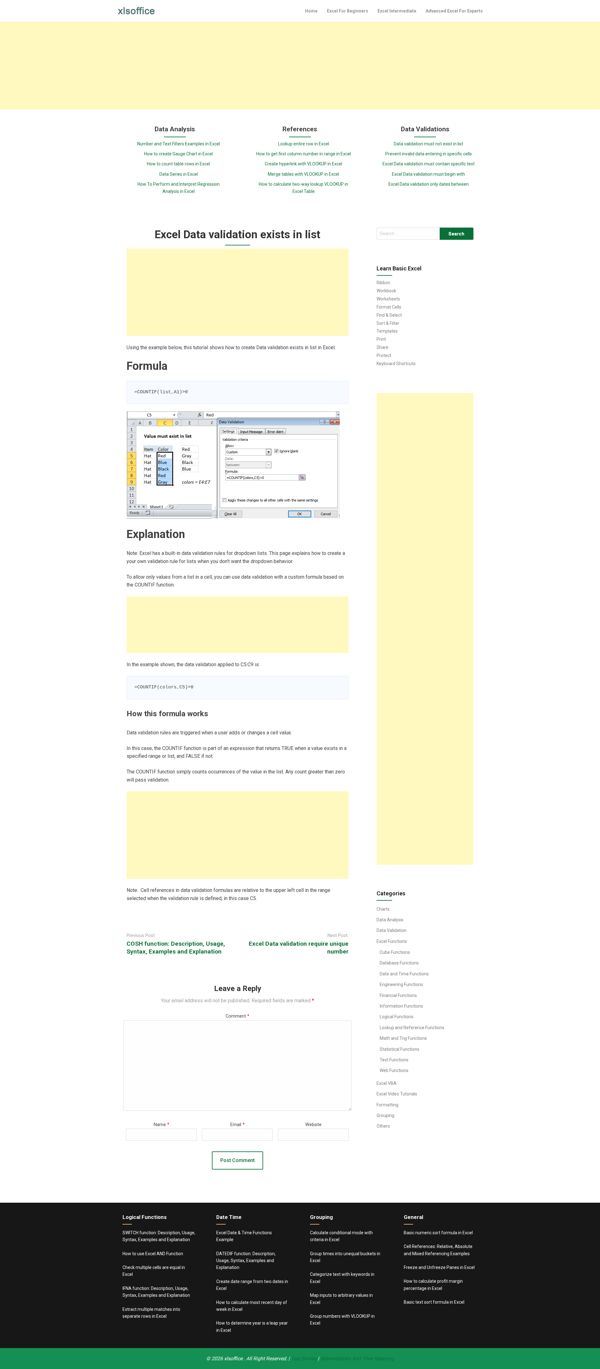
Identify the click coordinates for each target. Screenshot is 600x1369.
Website (313, 1124)
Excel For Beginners (347, 10)
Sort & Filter (388, 323)
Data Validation (392, 930)
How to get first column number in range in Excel (303, 153)
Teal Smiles (304, 1358)
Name (161, 1124)
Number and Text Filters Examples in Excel (178, 143)
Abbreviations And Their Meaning (357, 1358)
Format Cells (389, 307)
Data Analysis (390, 919)
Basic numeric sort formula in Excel (438, 1232)
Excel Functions (392, 941)
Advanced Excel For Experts (454, 10)
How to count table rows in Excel (178, 163)
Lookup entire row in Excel (303, 143)
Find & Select (389, 315)
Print (381, 339)
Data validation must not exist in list (428, 143)
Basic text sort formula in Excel (434, 1302)
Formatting (387, 1104)
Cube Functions (395, 952)
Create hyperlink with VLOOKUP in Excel (303, 163)
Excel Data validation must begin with (428, 174)
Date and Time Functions (404, 973)
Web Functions (394, 1070)
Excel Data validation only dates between (428, 184)
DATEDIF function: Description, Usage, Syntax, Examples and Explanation (246, 1260)
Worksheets (388, 298)
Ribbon (383, 282)
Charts (383, 909)
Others (383, 1126)
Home (311, 10)
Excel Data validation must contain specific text (428, 163)
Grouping (385, 1115)
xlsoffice (234, 1358)
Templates (387, 331)
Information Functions (401, 1006)
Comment (237, 1016)
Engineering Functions (401, 984)
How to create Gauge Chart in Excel (178, 153)
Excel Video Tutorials (397, 1093)
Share (382, 347)
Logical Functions (396, 1016)
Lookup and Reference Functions (412, 1027)
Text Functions (394, 1059)
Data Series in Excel (178, 174)
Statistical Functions (399, 1049)
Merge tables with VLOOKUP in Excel (303, 174)
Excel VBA (387, 1083)
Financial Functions (398, 995)
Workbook (386, 290)
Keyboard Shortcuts (396, 363)
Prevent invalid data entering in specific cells (428, 153)
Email (237, 1124)
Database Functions (399, 962)
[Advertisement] (300, 65)
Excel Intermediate (397, 10)
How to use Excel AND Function (152, 1253)
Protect (384, 355)
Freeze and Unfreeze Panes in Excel (439, 1267)
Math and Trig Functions (403, 1038)
